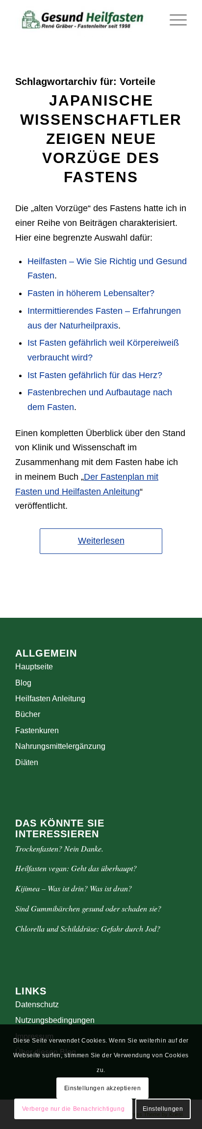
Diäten (26, 762)
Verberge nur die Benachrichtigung (73, 1108)
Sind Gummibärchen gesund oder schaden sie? (88, 908)
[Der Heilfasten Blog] (83, 19)
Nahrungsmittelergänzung (60, 746)
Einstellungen (163, 1108)
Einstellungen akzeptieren (102, 1088)
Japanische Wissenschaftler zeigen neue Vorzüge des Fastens (101, 138)
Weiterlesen (101, 541)
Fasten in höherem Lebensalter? (90, 293)
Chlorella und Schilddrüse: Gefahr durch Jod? (87, 928)
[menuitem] (173, 19)
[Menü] (173, 19)
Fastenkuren (37, 730)
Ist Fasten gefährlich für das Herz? (94, 375)
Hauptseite (34, 666)
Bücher (27, 714)
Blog (23, 683)
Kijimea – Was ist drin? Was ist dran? (73, 888)
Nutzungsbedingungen (55, 1020)
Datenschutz (37, 1004)
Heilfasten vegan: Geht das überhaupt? (76, 868)
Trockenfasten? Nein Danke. (59, 848)
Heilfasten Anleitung (50, 698)
